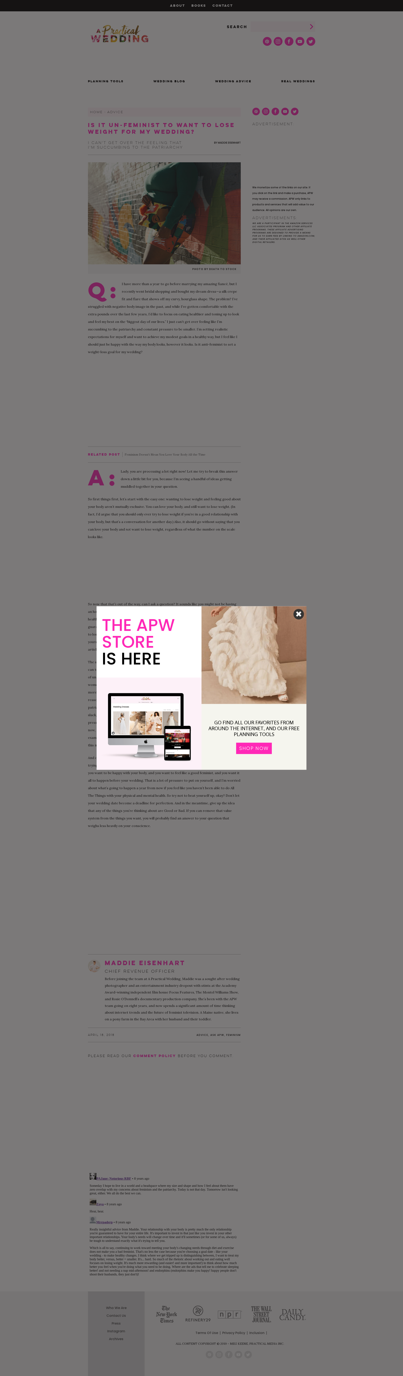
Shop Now (254, 748)
